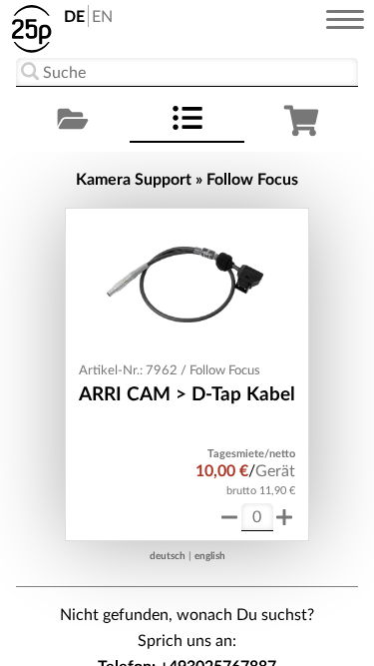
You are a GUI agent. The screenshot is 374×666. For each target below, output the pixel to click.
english (209, 556)
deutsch (168, 556)
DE (74, 17)
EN (102, 17)
